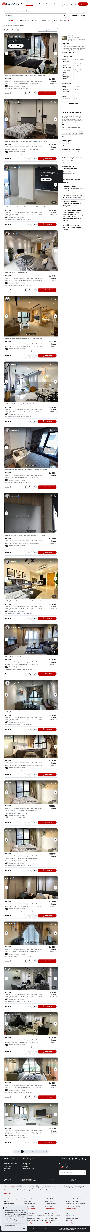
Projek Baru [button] (38, 4)
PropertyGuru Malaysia (11, 1199)
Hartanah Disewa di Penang (32, 1218)
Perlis (63, 143)
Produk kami (7, 1168)
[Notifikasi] (75, 4)
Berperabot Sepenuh (67, 171)
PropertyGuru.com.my (10, 1186)
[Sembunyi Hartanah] (51, 36)
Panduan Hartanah (9, 1203)
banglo (75, 122)
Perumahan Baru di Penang (73, 1206)
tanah (81, 122)
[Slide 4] (31, 71)
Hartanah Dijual (29, 1199)
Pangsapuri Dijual (29, 1203)
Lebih (56, 4)
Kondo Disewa (49, 1201)
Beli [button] (22, 4)
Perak (67, 143)
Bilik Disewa (48, 1206)
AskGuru (6, 1201)
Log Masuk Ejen (70, 1215)
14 (39, 1151)
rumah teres (70, 120)
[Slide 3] (30, 71)
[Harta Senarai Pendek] (55, 36)
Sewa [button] (29, 4)
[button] (68, 53)
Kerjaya (6, 1171)
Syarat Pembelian (44, 1229)
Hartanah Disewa (50, 1199)
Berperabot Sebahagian (68, 173)
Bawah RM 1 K (75, 152)
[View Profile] (12, 36)
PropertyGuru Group (10, 1164)
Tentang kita (7, 1166)
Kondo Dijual (28, 1201)
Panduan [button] (49, 4)
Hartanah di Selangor (51, 1218)
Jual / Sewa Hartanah (72, 1218)
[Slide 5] (32, 137)
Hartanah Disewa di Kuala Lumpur (34, 1215)
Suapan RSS (69, 1220)
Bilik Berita (25, 1166)
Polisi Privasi (20, 1216)
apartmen (64, 122)
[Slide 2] (28, 71)
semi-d (70, 122)
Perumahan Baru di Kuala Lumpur (75, 1203)
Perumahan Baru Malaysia (74, 1199)
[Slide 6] (34, 71)
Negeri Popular (49, 1213)
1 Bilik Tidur (70, 160)
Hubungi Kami (26, 1164)
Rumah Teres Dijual (30, 1206)
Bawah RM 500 (66, 152)
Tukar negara (63, 1164)
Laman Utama (8, 11)
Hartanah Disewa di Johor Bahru (33, 1220)
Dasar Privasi (33, 1229)
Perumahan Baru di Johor (73, 1201)
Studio (63, 160)
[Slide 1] (27, 71)
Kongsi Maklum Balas (28, 1168)
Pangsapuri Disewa (50, 1203)
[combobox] (35, 15)
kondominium (78, 120)
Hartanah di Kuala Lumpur (52, 1215)
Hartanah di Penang (50, 1220)
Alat (67, 1213)
